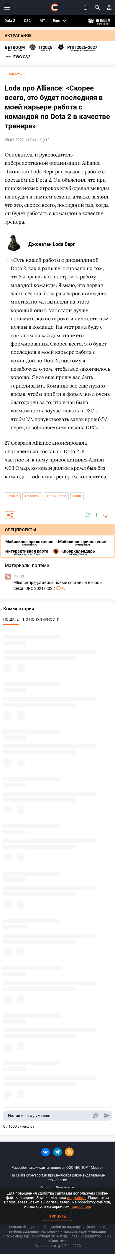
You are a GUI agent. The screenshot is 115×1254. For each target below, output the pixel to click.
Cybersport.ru (45, 1246)
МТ (42, 20)
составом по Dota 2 (28, 180)
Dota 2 (9, 20)
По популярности (41, 619)
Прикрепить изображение (95, 1115)
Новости (32, 496)
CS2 (27, 20)
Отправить (106, 1115)
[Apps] (85, 7)
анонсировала (69, 443)
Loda (77, 496)
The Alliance (56, 496)
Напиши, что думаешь (29, 1115)
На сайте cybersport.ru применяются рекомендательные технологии (57, 1177)
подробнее (76, 1197)
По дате (11, 619)
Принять (57, 1216)
